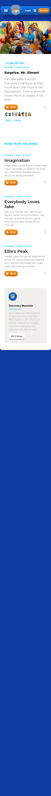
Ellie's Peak (16, 251)
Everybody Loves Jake (22, 204)
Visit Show (16, 336)
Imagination (17, 160)
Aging (8, 120)
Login (28, 10)
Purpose (17, 120)
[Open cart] (35, 10)
